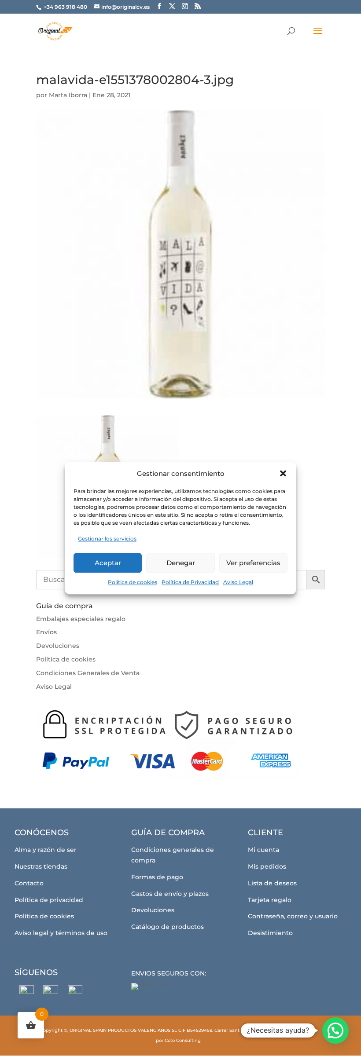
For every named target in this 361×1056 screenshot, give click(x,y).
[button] (283, 473)
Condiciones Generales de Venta (88, 673)
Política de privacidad (49, 900)
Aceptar (108, 563)
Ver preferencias (253, 563)
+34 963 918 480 (66, 7)
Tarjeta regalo (269, 900)
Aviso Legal (238, 582)
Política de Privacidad (190, 582)
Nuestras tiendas (41, 866)
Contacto (29, 883)
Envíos (46, 632)
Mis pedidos (267, 866)
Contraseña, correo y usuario (293, 916)
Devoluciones (57, 646)
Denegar (180, 563)
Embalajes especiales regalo (80, 619)
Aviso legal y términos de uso (61, 933)
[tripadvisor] (75, 992)
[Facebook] (26, 992)
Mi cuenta (263, 850)
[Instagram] (51, 992)
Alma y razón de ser (46, 850)
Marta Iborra (68, 95)
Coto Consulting (183, 1040)
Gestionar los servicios (107, 539)
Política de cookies (132, 582)
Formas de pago (157, 877)
